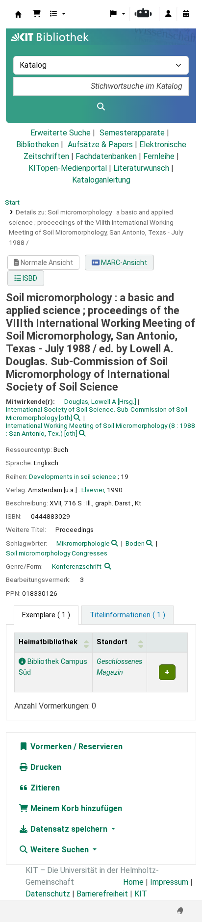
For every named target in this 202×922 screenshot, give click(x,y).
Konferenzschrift (76, 566)
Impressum (169, 882)
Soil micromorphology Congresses (56, 553)
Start (12, 202)
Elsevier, (93, 490)
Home (133, 882)
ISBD (29, 278)
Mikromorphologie (83, 543)
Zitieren (44, 787)
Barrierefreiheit (102, 893)
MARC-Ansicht (123, 262)
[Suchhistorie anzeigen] (185, 14)
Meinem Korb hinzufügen (75, 808)
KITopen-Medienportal (67, 168)
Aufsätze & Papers (100, 144)
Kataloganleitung (101, 179)
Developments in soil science (72, 476)
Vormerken (50, 746)
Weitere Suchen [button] (59, 849)
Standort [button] (112, 642)
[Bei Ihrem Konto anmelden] (168, 14)
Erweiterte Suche (60, 132)
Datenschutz (47, 893)
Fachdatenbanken (106, 156)
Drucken (44, 767)
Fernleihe (159, 156)
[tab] (127, 615)
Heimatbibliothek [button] (48, 642)
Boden (135, 543)
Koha (18, 14)
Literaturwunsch (141, 168)
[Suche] (101, 107)
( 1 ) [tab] (46, 615)
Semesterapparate (132, 132)
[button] (36, 14)
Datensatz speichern (68, 829)
